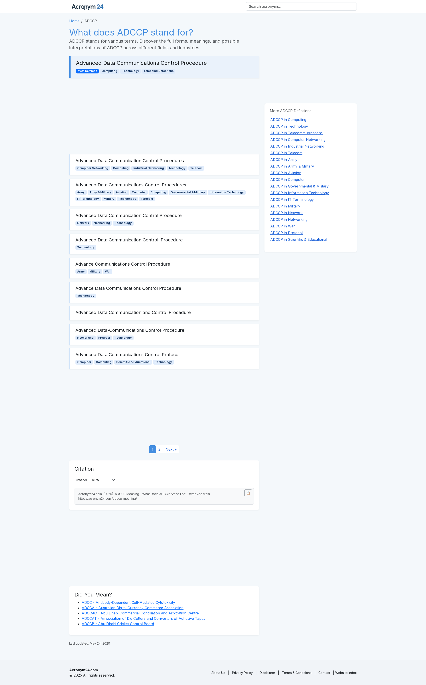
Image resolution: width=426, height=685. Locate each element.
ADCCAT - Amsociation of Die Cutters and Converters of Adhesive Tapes (143, 618)
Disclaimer (267, 673)
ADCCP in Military (285, 206)
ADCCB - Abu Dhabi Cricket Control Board (118, 624)
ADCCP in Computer (287, 179)
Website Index (346, 673)
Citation (81, 480)
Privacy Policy (242, 673)
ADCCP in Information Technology (299, 193)
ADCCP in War (282, 226)
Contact (324, 673)
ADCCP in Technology (289, 126)
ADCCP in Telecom (286, 153)
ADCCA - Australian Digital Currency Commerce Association (132, 608)
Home (74, 21)
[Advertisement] (164, 116)
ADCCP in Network (286, 213)
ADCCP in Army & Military (292, 166)
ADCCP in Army (283, 159)
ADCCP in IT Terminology (292, 199)
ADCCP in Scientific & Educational (298, 239)
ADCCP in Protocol (286, 233)
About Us (218, 673)
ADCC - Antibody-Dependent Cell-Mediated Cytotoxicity (128, 602)
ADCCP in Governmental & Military (299, 186)
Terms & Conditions (297, 673)
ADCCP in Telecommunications (296, 133)
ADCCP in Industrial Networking (297, 146)
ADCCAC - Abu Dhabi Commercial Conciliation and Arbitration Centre (140, 613)
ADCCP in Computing (288, 119)
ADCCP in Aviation (285, 173)
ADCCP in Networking (289, 219)
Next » (171, 449)
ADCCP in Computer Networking (297, 139)
